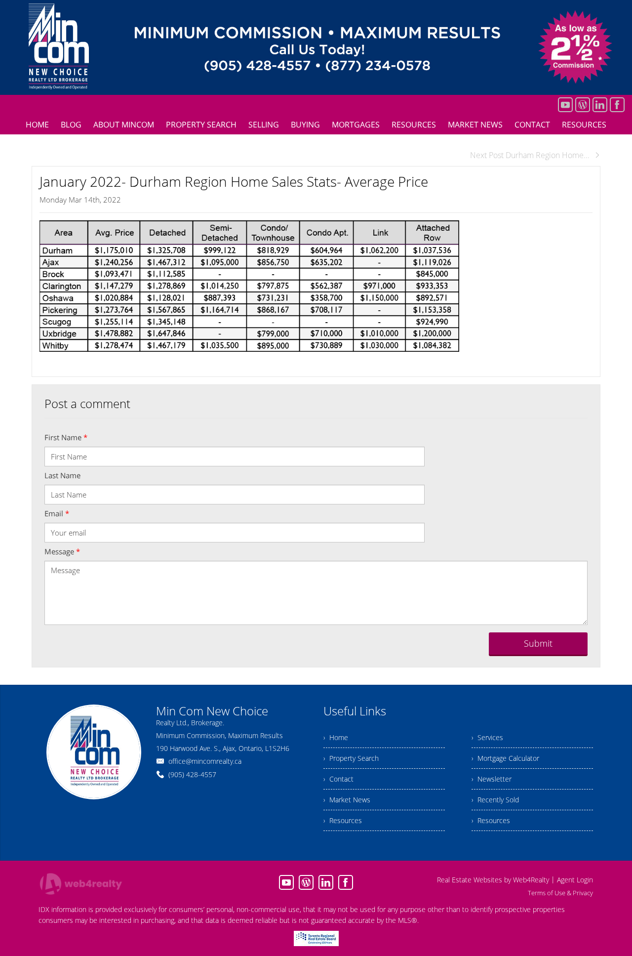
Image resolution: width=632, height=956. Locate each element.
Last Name (62, 475)
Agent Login (575, 879)
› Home (335, 737)
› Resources (342, 820)
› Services (487, 737)
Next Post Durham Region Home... (530, 155)
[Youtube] (565, 104)
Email (56, 513)
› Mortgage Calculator (505, 758)
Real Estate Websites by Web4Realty (493, 879)
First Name (65, 437)
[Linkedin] (599, 104)
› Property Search (351, 758)
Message (62, 551)
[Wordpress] (582, 104)
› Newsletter (492, 779)
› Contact (338, 779)
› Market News (346, 799)
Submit (538, 643)
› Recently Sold (495, 799)
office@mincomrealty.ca (204, 761)
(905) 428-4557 (192, 774)
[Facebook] (617, 104)
